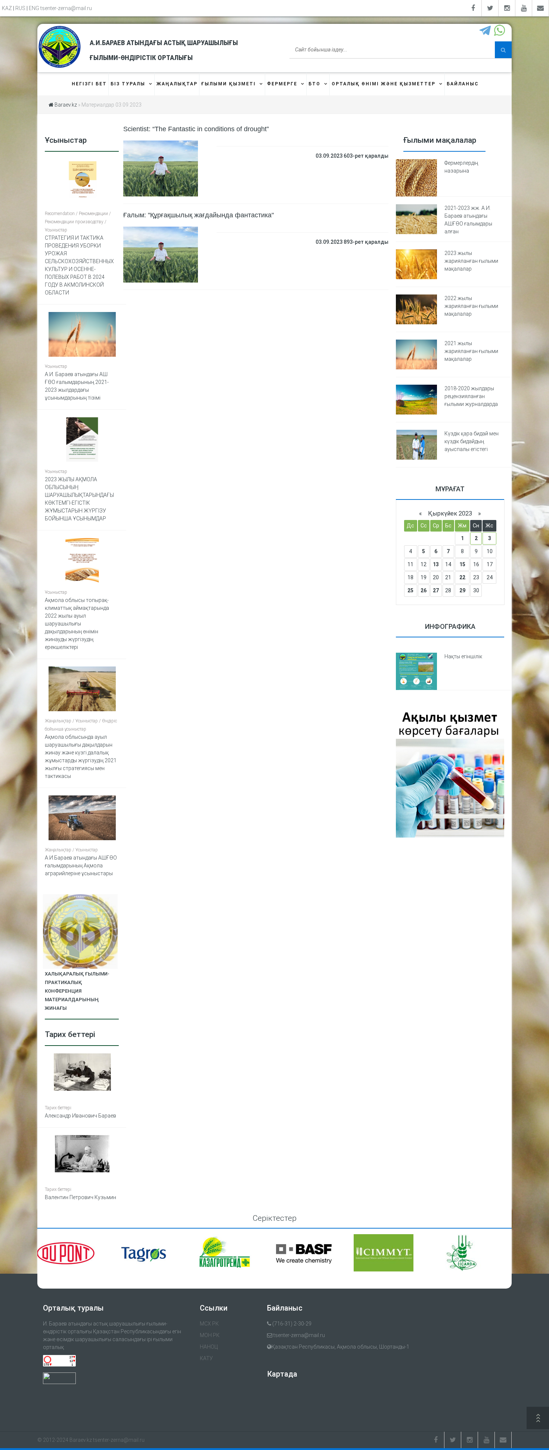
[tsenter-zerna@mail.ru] (540, 8)
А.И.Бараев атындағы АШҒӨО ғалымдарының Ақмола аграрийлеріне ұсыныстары (81, 865)
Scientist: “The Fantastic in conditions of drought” (196, 129)
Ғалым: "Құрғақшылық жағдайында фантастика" (198, 215)
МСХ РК (209, 1324)
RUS (20, 8)
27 (436, 590)
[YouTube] (523, 8)
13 (436, 564)
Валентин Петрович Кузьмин (80, 1197)
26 (424, 590)
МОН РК (210, 1335)
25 (410, 590)
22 (462, 577)
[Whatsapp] (500, 31)
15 (462, 564)
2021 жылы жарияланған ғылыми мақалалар (471, 351)
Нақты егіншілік (463, 656)
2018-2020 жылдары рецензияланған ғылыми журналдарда (471, 396)
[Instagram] (507, 8)
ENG (34, 8)
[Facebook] (473, 8)
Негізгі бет (89, 83)
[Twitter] (490, 8)
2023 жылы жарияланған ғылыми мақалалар (471, 261)
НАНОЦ (209, 1347)
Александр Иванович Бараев (80, 1116)
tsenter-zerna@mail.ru (66, 8)
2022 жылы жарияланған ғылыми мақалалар (471, 306)
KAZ (7, 8)
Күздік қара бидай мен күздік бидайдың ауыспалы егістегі (471, 441)
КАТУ (206, 1358)
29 (462, 590)
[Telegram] (486, 31)
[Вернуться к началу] (538, 1419)
